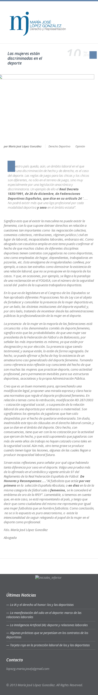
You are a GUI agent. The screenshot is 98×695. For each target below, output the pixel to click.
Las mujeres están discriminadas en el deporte (25, 58)
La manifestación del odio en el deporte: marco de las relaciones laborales (43, 615)
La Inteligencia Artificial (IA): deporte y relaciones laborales (49, 625)
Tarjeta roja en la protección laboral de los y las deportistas (50, 645)
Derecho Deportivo (59, 146)
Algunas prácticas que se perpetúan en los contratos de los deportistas (47, 635)
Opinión (80, 146)
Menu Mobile (88, 14)
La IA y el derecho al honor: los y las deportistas (42, 605)
